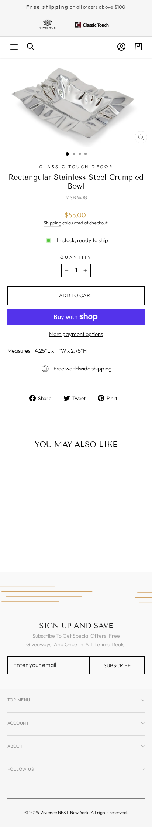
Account (18, 723)
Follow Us (20, 769)
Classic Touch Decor (76, 166)
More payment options (76, 334)
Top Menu (18, 699)
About (15, 746)
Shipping (52, 223)
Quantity (76, 257)
